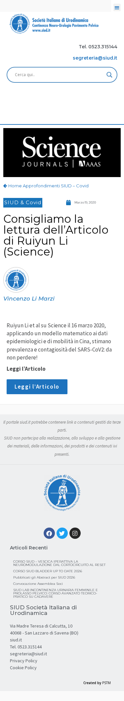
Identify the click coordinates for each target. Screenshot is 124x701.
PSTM (106, 682)
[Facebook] (49, 533)
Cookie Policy (23, 668)
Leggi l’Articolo (37, 386)
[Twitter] (62, 533)
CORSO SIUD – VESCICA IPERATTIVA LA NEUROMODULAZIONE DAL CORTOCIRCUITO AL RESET (59, 563)
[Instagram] (75, 533)
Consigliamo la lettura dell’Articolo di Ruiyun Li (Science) (55, 235)
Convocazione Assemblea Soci (38, 584)
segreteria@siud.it (28, 654)
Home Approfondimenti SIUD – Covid (48, 185)
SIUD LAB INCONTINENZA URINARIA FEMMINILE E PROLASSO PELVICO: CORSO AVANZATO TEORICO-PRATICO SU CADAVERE (55, 593)
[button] (117, 7)
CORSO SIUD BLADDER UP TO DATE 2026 (47, 571)
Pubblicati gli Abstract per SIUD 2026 (44, 577)
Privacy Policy (23, 661)
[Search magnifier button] (109, 74)
